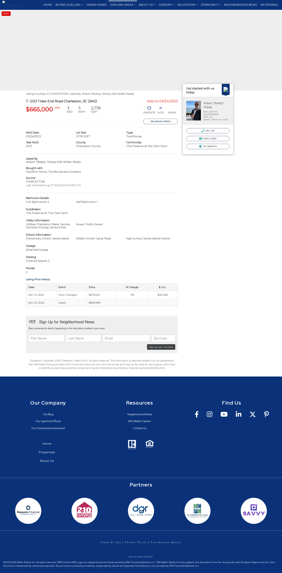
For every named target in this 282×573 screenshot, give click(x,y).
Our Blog (48, 414)
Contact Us (139, 428)
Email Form (210, 138)
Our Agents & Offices (48, 421)
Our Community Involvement (48, 428)
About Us (147, 6)
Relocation (187, 6)
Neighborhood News (240, 4)
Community (211, 6)
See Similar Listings (161, 121)
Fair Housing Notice (166, 542)
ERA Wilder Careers (139, 421)
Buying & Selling (69, 6)
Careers (167, 6)
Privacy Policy (136, 542)
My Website (210, 146)
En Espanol (269, 4)
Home (47, 4)
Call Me (210, 131)
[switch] (149, 111)
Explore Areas (123, 6)
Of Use (115, 542)
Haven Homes (96, 4)
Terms (105, 542)
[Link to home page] (16, 5)
